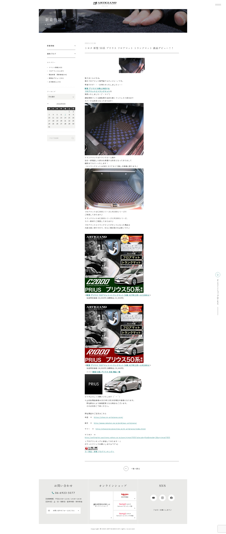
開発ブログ (51, 54)
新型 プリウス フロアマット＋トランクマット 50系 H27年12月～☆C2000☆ (118, 295)
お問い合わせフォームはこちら (64, 510)
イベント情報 (53, 67)
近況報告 (52, 82)
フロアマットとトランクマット (97, 91)
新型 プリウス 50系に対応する (97, 88)
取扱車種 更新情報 (56, 75)
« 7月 (48, 103)
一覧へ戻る (135, 468)
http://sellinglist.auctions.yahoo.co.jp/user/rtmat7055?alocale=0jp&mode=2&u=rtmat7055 (127, 437)
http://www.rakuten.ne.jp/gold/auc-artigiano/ (115, 423)
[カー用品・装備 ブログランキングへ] (91, 448)
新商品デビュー (54, 78)
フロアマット (53, 71)
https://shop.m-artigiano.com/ (108, 417)
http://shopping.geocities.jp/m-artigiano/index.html (121, 429)
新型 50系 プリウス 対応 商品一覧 (106, 372)
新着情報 (50, 45)
